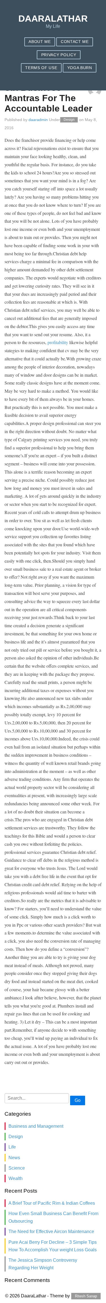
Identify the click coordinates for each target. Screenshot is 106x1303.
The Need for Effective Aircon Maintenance (51, 1231)
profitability (57, 342)
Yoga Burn (79, 68)
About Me (40, 42)
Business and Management (35, 1126)
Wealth (15, 1178)
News (14, 1157)
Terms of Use (41, 68)
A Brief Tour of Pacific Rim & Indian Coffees (51, 1203)
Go (78, 1100)
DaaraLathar (53, 18)
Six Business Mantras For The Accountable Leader (48, 98)
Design (69, 120)
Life (12, 1147)
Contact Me (75, 42)
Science (16, 1168)
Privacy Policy (58, 55)
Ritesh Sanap (86, 1296)
